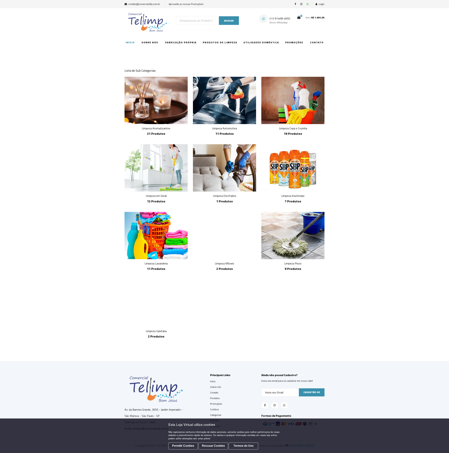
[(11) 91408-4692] (308, 4)
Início (130, 42)
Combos (214, 409)
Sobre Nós (150, 42)
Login (321, 4)
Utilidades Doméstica (261, 42)
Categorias (215, 415)
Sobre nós (215, 387)
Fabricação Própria (181, 42)
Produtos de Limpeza (220, 42)
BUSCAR (229, 20)
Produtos (215, 398)
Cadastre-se (311, 392)
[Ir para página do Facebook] (295, 4)
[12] (298, 17)
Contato (317, 42)
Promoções (294, 42)
